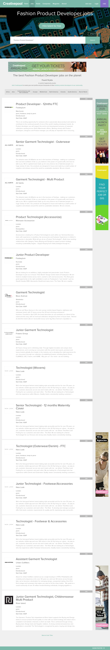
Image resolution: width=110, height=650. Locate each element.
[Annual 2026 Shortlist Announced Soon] (47, 67)
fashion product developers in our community (68, 85)
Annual (64, 4)
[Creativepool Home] (12, 4)
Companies (46, 4)
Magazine (56, 4)
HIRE (104, 4)
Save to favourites (5, 115)
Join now (88, 4)
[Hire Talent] (101, 598)
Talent (26, 4)
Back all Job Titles (47, 635)
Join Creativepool (17, 85)
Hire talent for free (51, 26)
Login (96, 4)
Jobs (32, 4)
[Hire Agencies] (101, 464)
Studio (38, 4)
